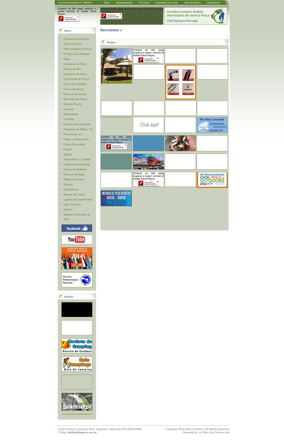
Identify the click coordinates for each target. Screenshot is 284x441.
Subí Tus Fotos (72, 204)
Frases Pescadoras (74, 144)
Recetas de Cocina (74, 194)
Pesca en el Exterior (75, 94)
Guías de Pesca (73, 43)
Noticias (68, 209)
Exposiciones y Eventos (77, 124)
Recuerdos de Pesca (75, 99)
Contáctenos (213, 2)
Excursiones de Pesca (76, 79)
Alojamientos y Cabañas (77, 159)
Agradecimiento (124, 2)
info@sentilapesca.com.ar (82, 432)
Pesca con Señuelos (75, 84)
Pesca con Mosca (74, 89)
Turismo (68, 184)
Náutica (68, 154)
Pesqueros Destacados (77, 38)
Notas (67, 59)
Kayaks (68, 149)
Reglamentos (71, 114)
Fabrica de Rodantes (75, 169)
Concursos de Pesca (75, 74)
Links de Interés (192, 2)
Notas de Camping (74, 174)
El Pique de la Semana (76, 54)
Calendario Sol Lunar (166, 2)
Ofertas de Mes (72, 69)
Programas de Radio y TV (78, 129)
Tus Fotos (144, 2)
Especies (69, 109)
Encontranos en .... (74, 134)
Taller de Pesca (72, 104)
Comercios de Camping (77, 164)
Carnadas (69, 119)
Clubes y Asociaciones (76, 139)
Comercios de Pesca (75, 64)
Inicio (107, 2)
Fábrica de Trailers (74, 179)
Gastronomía (71, 189)
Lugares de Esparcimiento (78, 199)
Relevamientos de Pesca (78, 48)
